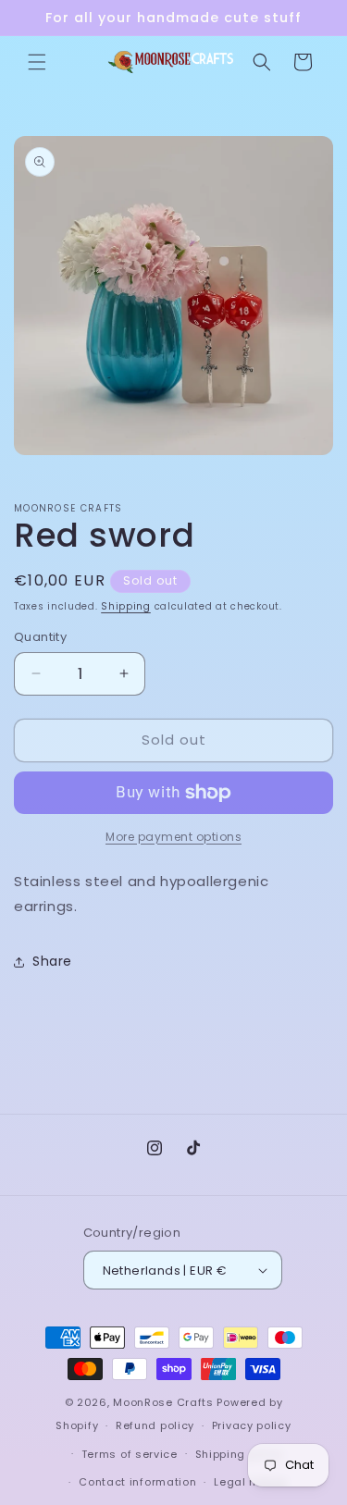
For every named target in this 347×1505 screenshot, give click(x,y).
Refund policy (155, 1425)
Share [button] (52, 961)
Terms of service (129, 1454)
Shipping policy (239, 1454)
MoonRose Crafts (163, 1402)
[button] (37, 62)
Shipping (126, 606)
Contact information (137, 1481)
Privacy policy (251, 1425)
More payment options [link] (173, 837)
